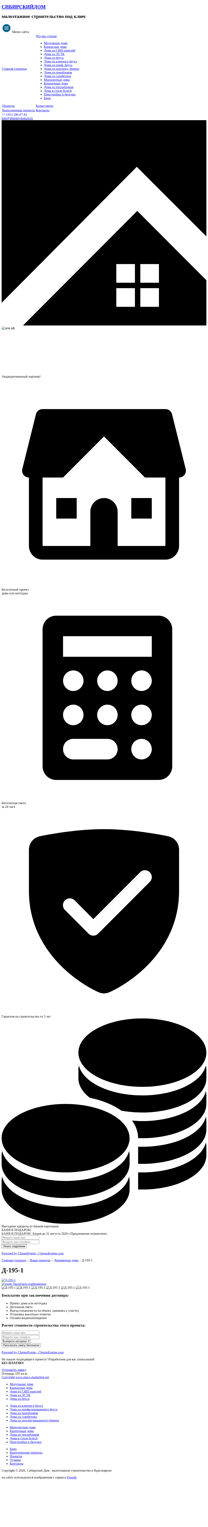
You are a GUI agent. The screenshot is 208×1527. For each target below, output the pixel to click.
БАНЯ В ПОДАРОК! (16, 1230)
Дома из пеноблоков (58, 72)
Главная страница (14, 68)
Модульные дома (55, 43)
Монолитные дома (57, 79)
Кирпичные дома (56, 83)
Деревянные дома (66, 1260)
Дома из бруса (54, 57)
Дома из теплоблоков (58, 87)
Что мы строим (46, 36)
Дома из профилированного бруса (33, 1409)
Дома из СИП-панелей (59, 50)
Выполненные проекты (18, 110)
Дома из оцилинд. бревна (61, 68)
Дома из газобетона (57, 76)
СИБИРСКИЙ (24, 6)
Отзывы (15, 1460)
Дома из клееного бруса (60, 61)
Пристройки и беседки (60, 94)
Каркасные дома (55, 46)
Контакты (42, 110)
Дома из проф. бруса (58, 65)
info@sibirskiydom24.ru (17, 118)
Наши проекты (40, 1260)
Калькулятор (44, 106)
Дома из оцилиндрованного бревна (34, 1420)
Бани (47, 98)
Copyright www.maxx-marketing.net (25, 1377)
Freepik (72, 1477)
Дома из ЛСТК (54, 54)
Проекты (8, 106)
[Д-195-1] (9, 1288)
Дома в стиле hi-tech (58, 90)
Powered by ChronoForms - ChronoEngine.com (33, 1253)
